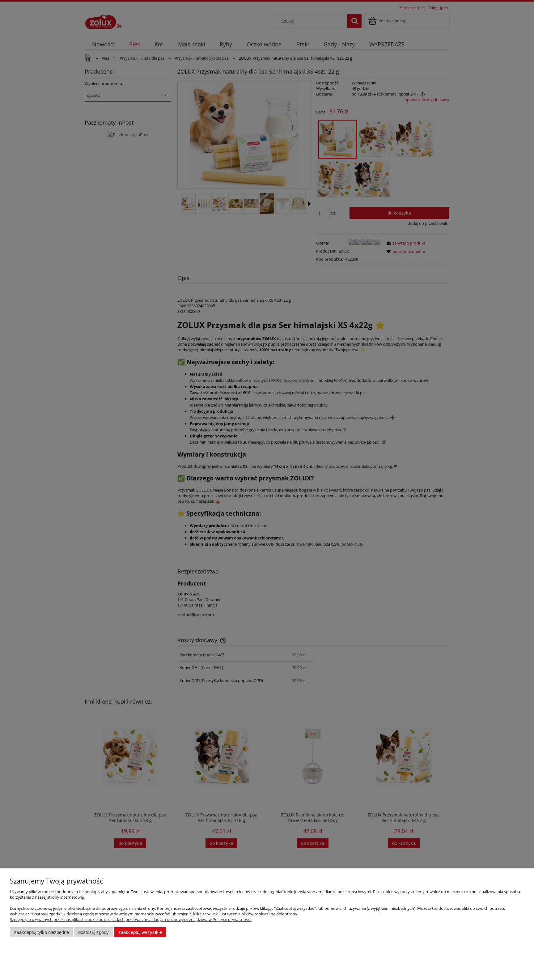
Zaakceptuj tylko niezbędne (41, 932)
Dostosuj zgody (93, 932)
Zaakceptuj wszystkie (140, 932)
